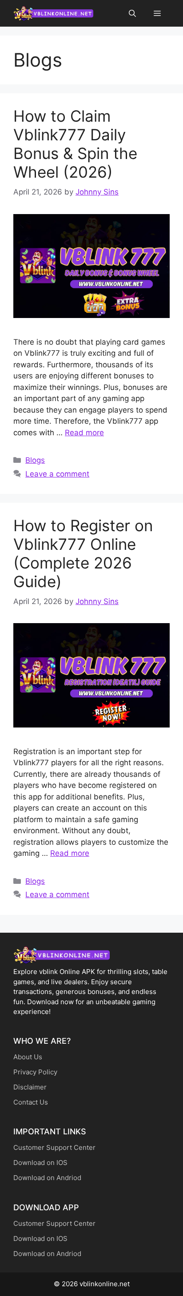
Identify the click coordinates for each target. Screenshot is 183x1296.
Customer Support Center (54, 1147)
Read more (84, 432)
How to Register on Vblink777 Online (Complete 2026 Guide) (83, 553)
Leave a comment (57, 473)
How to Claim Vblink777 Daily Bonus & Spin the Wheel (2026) (75, 144)
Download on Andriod (47, 1177)
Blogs (35, 460)
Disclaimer (30, 1087)
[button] (132, 13)
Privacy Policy (35, 1072)
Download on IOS (40, 1162)
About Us (27, 1057)
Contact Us (30, 1102)
